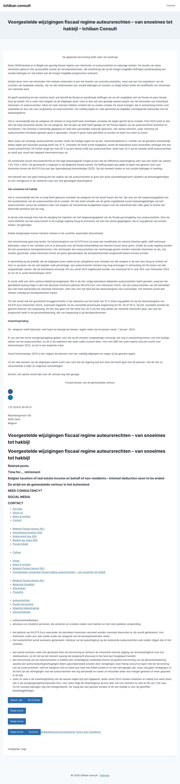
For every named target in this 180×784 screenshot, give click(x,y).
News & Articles (22, 564)
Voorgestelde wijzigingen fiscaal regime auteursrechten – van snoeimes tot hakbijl (59, 572)
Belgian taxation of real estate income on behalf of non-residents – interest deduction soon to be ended (86, 478)
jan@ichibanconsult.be (53, 732)
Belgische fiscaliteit (23, 584)
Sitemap (104, 775)
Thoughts (18, 592)
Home (16, 560)
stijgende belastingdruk (26, 608)
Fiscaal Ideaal (20, 544)
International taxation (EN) (27, 532)
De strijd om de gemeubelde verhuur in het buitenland (48, 484)
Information (19, 588)
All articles (34, 700)
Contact (170, 5)
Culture (17, 552)
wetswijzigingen (22, 612)
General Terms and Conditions (83, 732)
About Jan (16, 700)
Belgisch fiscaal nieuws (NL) (28, 528)
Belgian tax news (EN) (25, 540)
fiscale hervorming (23, 604)
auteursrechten (21, 600)
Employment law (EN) (25, 536)
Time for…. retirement (24, 472)
